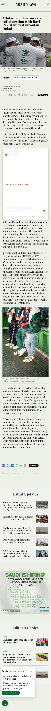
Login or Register (11, 693)
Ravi (24, 473)
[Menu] (2, 4)
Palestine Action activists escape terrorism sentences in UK (18, 518)
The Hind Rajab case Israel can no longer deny (18, 641)
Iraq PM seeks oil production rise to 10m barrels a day (16, 541)
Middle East (7, 637)
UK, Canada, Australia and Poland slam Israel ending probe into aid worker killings (17, 554)
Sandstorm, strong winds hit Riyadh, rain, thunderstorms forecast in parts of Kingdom (17, 530)
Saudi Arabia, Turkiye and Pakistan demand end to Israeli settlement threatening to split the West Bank (18, 506)
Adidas (14, 473)
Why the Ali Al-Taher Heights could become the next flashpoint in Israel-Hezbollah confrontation (17, 658)
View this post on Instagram (16, 184)
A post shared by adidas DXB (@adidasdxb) (25, 216)
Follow (44, 95)
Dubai (35, 473)
